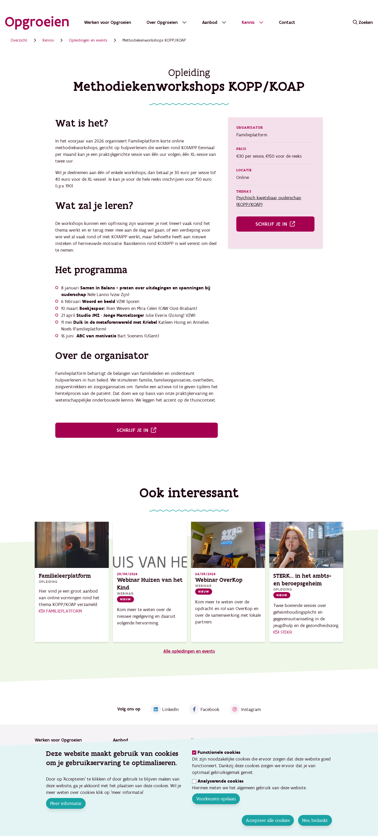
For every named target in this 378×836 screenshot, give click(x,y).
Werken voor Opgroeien (107, 22)
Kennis (48, 40)
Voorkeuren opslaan (216, 799)
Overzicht (19, 40)
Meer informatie (66, 803)
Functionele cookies (218, 752)
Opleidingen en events (88, 40)
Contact (287, 22)
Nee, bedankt (315, 820)
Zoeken (366, 22)
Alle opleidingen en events (189, 651)
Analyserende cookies (220, 781)
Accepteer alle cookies (268, 820)
